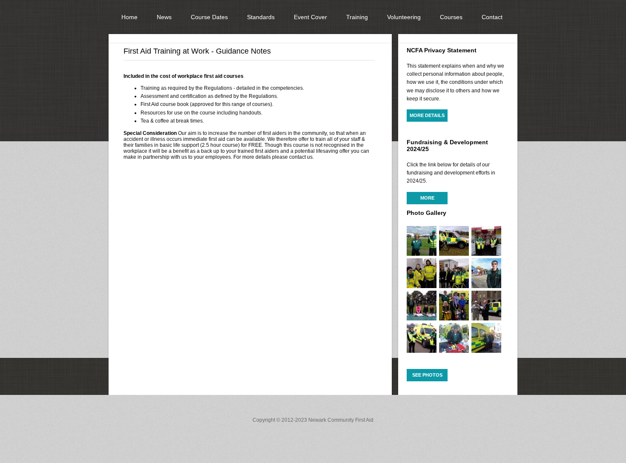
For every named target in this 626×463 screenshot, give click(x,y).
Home (129, 17)
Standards (261, 17)
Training (357, 17)
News (164, 17)
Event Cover (310, 17)
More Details (427, 115)
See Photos (427, 374)
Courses (451, 17)
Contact (492, 17)
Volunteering (404, 17)
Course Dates (209, 17)
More (427, 197)
